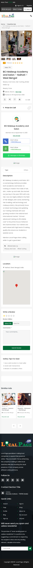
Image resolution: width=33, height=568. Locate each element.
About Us (22, 511)
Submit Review (16, 348)
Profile (5, 511)
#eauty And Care (10, 249)
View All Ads (16, 136)
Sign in (19, 5)
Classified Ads (11, 24)
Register (29, 5)
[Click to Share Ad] (10, 99)
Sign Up (5, 518)
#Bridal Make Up (13, 246)
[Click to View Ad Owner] (5, 99)
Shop (21, 507)
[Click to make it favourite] (14, 99)
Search (28, 9)
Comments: (7, 328)
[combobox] (17, 9)
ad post (21, 518)
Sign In (21, 504)
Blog (4, 515)
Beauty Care (7, 88)
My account (23, 515)
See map (18, 92)
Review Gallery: (7, 319)
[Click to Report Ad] (19, 99)
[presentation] (14, 426)
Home (3, 24)
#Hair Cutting (22, 249)
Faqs (4, 507)
